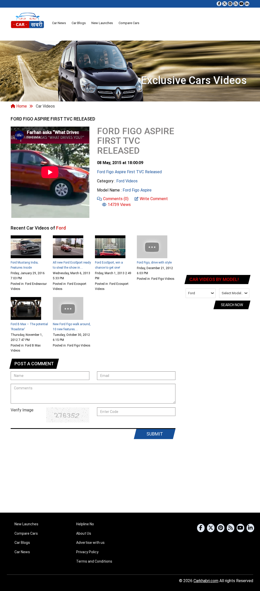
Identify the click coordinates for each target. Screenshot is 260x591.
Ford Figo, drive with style (154, 262)
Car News (59, 23)
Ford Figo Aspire (137, 190)
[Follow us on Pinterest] (230, 3)
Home (21, 106)
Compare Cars (129, 23)
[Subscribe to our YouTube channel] (241, 3)
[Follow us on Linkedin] (247, 3)
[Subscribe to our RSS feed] (235, 3)
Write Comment (154, 198)
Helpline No (85, 524)
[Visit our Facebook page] (219, 3)
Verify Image (22, 410)
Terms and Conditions (94, 561)
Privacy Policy (87, 552)
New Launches (102, 23)
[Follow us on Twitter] (224, 3)
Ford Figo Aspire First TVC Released (129, 171)
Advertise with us (90, 543)
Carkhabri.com (205, 580)
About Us (83, 533)
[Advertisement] (218, 193)
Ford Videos (127, 181)
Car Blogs (79, 23)
